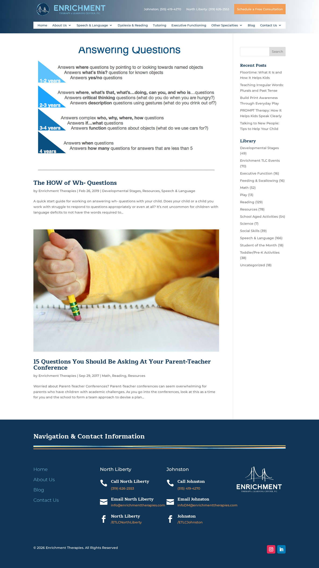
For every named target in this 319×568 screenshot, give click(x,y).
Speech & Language (92, 25)
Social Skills (249, 231)
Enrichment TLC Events (260, 160)
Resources (151, 191)
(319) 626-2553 (122, 488)
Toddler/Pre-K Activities (260, 252)
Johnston (186, 516)
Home (42, 25)
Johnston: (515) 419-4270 (162, 9)
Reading (119, 376)
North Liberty (125, 516)
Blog (251, 25)
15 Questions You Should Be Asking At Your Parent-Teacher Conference (122, 365)
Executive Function (256, 173)
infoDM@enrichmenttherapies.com (207, 505)
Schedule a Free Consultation (260, 9)
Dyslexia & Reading (133, 25)
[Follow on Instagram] (271, 549)
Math (106, 376)
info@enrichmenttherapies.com (138, 505)
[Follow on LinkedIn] (281, 549)
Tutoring (159, 25)
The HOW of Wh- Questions (75, 183)
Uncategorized (252, 265)
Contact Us (268, 25)
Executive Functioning (188, 25)
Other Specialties (224, 25)
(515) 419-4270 (188, 488)
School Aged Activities (259, 216)
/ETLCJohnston (190, 522)
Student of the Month (258, 245)
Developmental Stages (121, 191)
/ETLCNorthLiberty (126, 522)
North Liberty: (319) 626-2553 (207, 9)
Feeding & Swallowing (259, 181)
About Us (59, 25)
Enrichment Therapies (57, 191)
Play (243, 195)
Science (246, 223)
